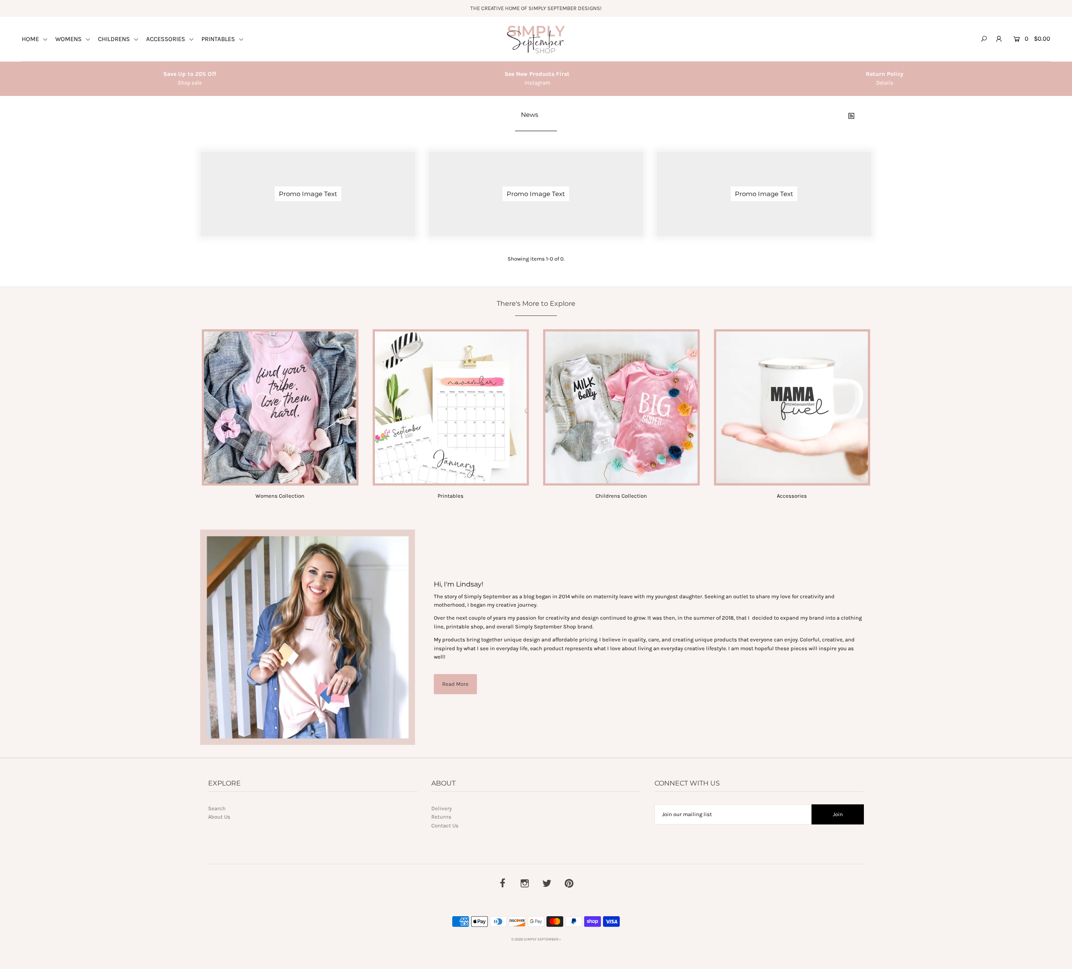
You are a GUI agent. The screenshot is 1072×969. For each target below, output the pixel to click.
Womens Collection (279, 496)
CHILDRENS (114, 39)
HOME (31, 39)
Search (217, 808)
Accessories (792, 496)
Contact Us (445, 825)
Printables (451, 496)
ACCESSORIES (166, 39)
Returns (441, 817)
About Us (219, 817)
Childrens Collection (621, 496)
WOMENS (69, 39)
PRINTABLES (219, 39)
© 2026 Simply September (535, 939)
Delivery (441, 808)
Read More (455, 684)
